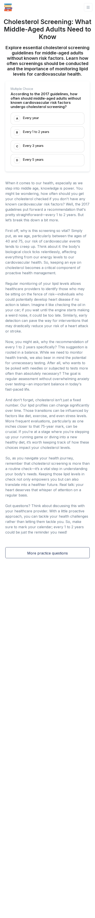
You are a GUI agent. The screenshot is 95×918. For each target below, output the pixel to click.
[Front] (8, 7)
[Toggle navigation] (88, 7)
